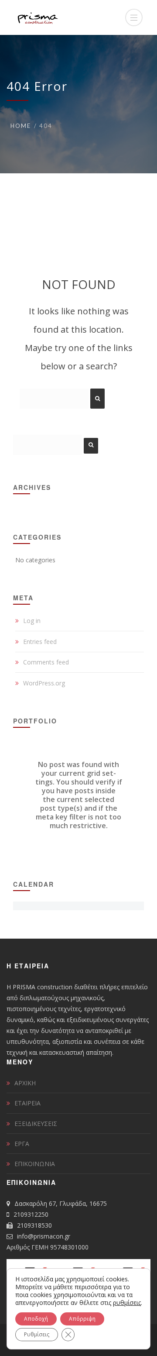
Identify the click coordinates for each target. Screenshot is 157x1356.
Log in (32, 620)
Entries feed (40, 641)
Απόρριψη (82, 1318)
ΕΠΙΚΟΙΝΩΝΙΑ (34, 1164)
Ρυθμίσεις (36, 1334)
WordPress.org (44, 683)
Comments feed (46, 662)
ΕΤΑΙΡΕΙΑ (27, 1103)
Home (20, 125)
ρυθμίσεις (127, 1303)
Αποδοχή (36, 1318)
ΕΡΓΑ (21, 1143)
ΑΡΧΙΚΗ (25, 1083)
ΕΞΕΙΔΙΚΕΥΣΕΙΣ (35, 1123)
